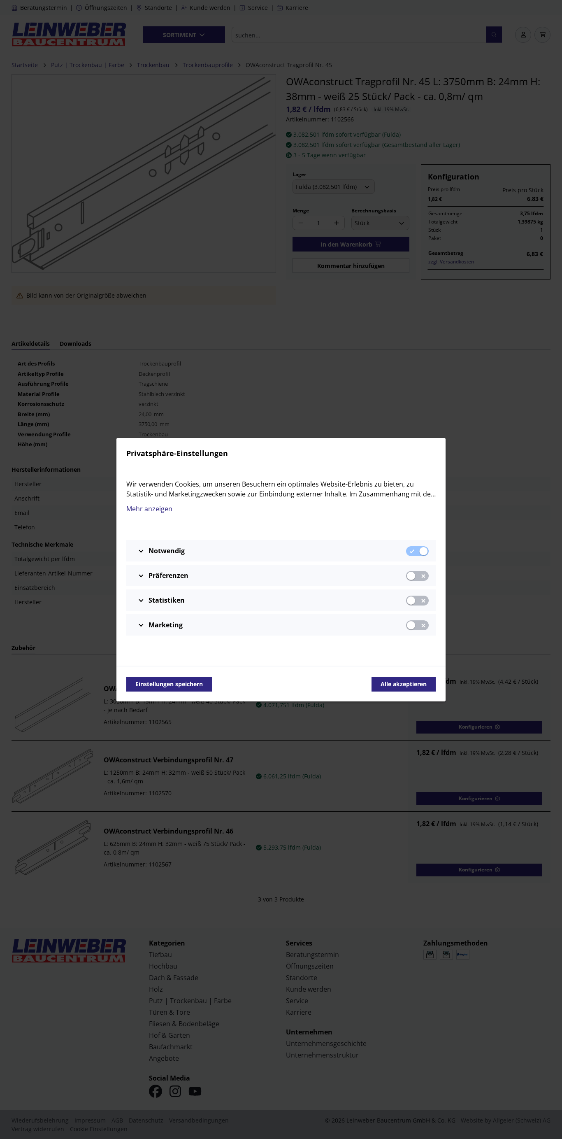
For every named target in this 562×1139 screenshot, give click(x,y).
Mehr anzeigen (149, 508)
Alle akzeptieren (404, 684)
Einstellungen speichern (169, 684)
